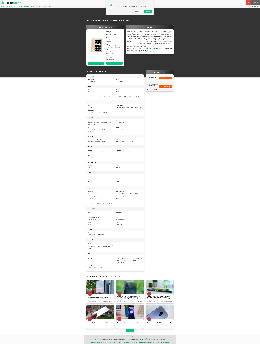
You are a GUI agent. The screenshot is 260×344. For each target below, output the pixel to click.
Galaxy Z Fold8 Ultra (18, 6)
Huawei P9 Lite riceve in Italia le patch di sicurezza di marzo (98, 323)
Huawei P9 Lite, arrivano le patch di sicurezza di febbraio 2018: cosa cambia (129, 323)
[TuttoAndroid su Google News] (257, 6)
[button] (160, 3)
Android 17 (26, 6)
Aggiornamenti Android (107, 301)
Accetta (148, 11)
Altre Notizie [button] (130, 330)
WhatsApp (32, 6)
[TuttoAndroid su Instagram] (252, 6)
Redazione (93, 342)
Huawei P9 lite (151, 48)
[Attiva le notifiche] (248, 2)
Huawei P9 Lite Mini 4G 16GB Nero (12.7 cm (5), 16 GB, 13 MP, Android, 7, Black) (152, 78)
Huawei (140, 301)
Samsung (37, 6)
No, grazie (137, 11)
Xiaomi (49, 6)
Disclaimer (99, 342)
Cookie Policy (135, 342)
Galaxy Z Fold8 (10, 6)
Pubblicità (155, 342)
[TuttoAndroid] (11, 2)
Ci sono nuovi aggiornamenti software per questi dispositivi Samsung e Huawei (99, 298)
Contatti (167, 342)
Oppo (46, 6)
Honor (42, 6)
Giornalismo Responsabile (145, 342)
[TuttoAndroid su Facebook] (249, 6)
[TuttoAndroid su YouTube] (254, 6)
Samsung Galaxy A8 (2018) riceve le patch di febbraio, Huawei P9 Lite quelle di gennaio (159, 323)
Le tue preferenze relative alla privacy (112, 342)
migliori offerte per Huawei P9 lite (144, 52)
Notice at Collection (126, 342)
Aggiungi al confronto (115, 63)
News (105, 2)
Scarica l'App (161, 342)
